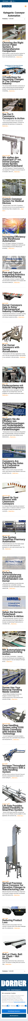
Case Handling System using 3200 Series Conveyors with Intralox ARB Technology (13, 729)
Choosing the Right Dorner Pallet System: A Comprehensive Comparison (12, 46)
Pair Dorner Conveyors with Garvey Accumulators (10, 348)
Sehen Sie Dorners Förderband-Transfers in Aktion (13, 614)
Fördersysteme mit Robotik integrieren (13, 386)
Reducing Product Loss (12, 921)
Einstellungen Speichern (14, 1011)
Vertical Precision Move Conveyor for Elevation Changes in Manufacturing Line (13, 886)
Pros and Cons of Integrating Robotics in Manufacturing (13, 274)
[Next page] (24, 19)
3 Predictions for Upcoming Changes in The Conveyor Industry (13, 80)
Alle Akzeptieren (14, 1015)
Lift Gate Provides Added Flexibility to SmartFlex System (12, 807)
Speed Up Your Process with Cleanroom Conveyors (10, 500)
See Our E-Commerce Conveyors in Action (13, 116)
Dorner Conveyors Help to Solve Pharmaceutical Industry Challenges (13, 308)
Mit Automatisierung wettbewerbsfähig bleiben (13, 651)
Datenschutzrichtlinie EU (19, 1002)
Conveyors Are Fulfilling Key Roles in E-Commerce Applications (12, 464)
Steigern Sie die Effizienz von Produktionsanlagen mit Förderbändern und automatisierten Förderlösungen (13, 424)
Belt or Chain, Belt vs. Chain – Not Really (12, 956)
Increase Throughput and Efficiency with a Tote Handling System (13, 768)
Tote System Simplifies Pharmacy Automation (13, 539)
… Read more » (18, 57)
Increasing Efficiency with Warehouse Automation (13, 238)
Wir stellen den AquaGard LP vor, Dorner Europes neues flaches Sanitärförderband (12, 161)
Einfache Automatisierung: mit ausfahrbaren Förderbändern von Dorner (12, 576)
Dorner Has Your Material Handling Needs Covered (12, 689)
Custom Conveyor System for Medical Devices (13, 201)
